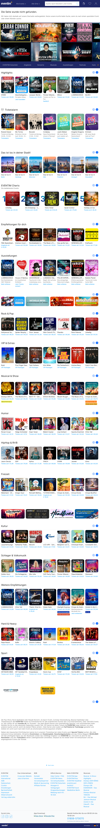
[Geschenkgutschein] (13, 301)
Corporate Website (25, 784)
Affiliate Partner (40, 794)
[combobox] (60, 3)
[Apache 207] (58, 32)
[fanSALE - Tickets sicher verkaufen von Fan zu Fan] (86, 514)
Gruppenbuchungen (58, 798)
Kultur (4, 526)
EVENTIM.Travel (73, 796)
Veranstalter (38, 787)
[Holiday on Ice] (35, 32)
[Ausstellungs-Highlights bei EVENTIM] (86, 301)
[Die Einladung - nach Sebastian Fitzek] (15, 52)
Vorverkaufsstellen (57, 789)
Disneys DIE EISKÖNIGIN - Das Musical (90, 796)
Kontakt (37, 784)
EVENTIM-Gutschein (10, 65)
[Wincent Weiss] (66, 52)
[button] (33, 42)
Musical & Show (10, 376)
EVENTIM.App (72, 784)
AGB (2, 789)
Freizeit (5, 474)
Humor (5, 413)
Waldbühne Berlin (73, 798)
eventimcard (71, 791)
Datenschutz (5, 791)
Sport (4, 653)
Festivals (82, 65)
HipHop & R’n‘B (9, 442)
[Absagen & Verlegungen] (37, 301)
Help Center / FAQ (57, 784)
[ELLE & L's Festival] (73, 32)
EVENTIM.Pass (72, 787)
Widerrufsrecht (6, 803)
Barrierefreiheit (6, 798)
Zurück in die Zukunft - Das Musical (89, 812)
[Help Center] (50, 760)
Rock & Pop (7, 313)
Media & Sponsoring (41, 791)
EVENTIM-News (56, 787)
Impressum (5, 801)
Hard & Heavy (9, 623)
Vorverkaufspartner (41, 789)
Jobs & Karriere (23, 787)
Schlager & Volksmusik (13, 555)
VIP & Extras (8, 343)
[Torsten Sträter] (35, 52)
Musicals (53, 65)
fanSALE (70, 794)
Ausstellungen (68, 65)
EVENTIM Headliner (74, 789)
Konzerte (40, 65)
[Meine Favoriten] (89, 3)
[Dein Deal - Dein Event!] (62, 301)
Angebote (27, 65)
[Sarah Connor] (15, 32)
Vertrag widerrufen (8, 805)
